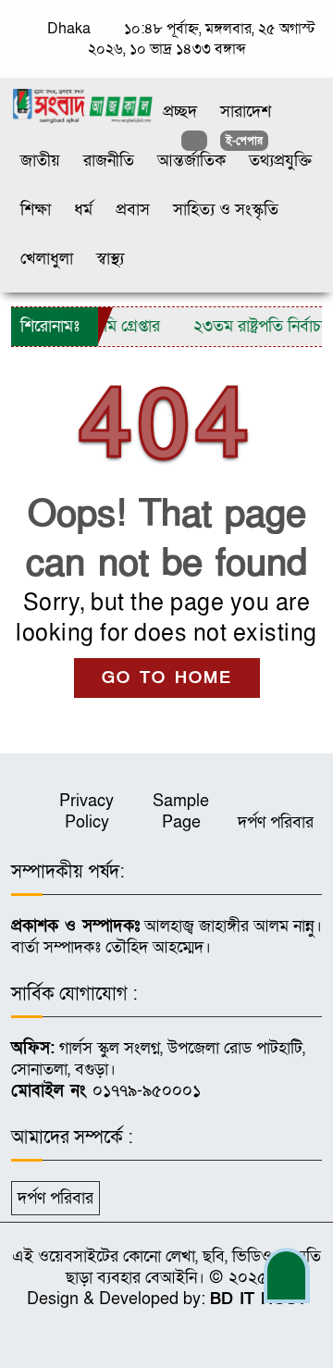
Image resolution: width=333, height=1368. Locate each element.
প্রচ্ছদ (180, 111)
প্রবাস (133, 209)
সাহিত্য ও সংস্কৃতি (225, 209)
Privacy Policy (86, 811)
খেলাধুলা (46, 258)
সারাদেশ (245, 111)
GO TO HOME (167, 678)
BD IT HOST (258, 1299)
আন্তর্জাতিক (191, 160)
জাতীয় (40, 160)
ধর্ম (83, 209)
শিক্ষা (35, 209)
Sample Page (181, 811)
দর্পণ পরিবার (276, 822)
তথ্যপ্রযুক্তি (280, 160)
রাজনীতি (108, 160)
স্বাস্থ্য (110, 258)
